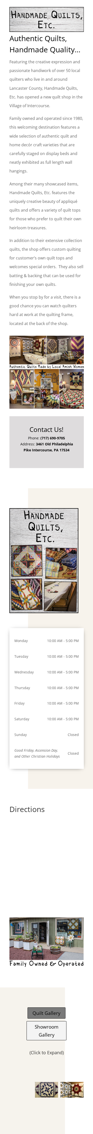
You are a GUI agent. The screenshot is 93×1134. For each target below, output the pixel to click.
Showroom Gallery (47, 1031)
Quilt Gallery (46, 1013)
